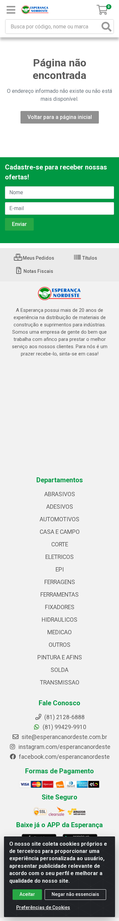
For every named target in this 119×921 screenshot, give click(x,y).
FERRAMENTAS (59, 594)
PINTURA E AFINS (59, 657)
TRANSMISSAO (59, 682)
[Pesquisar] (106, 26)
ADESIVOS (59, 506)
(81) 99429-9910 (63, 727)
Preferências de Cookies (43, 907)
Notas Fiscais (37, 271)
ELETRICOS (59, 557)
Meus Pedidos (38, 258)
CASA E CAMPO (60, 532)
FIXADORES (59, 607)
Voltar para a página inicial (59, 117)
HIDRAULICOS (59, 619)
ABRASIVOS (59, 494)
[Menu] (11, 10)
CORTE (59, 544)
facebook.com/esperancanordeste (64, 757)
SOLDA (59, 670)
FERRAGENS (59, 582)
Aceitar (27, 894)
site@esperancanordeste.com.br (63, 737)
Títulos (89, 258)
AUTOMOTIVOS (59, 519)
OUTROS (59, 645)
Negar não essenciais (75, 894)
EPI (60, 569)
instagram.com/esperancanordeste (63, 747)
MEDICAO (59, 632)
